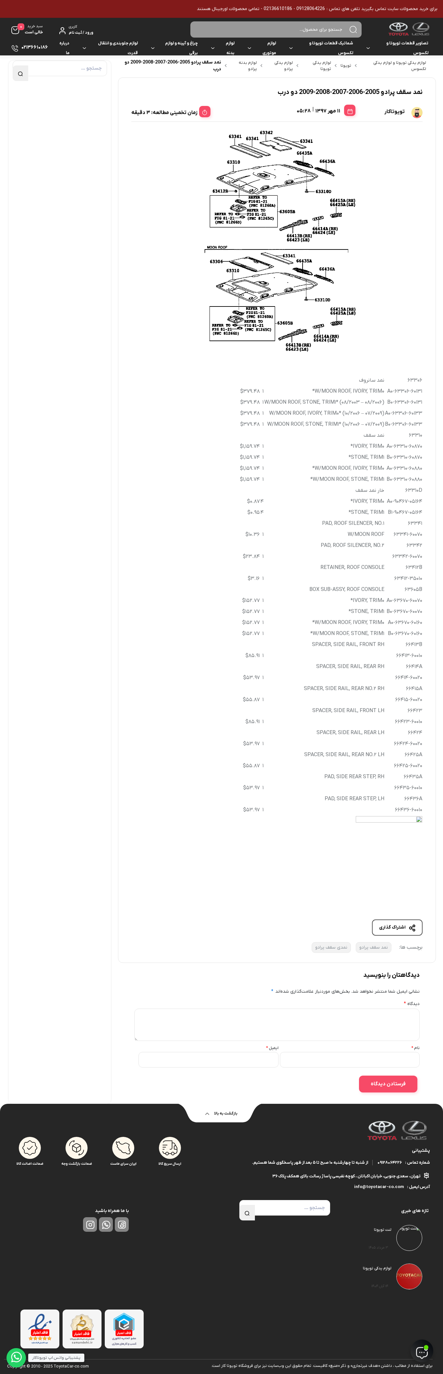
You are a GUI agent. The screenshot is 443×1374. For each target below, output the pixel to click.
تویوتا (346, 65)
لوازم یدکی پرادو (283, 66)
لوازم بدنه (230, 48)
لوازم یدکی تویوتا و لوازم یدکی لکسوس (399, 66)
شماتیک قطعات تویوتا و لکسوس (331, 48)
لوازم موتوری (269, 48)
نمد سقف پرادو (373, 947)
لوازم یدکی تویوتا (322, 66)
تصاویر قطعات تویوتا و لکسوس (407, 48)
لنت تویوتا (382, 1229)
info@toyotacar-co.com (379, 1187)
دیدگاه (412, 1004)
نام (415, 1048)
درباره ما (64, 48)
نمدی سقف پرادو (331, 947)
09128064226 (389, 1162)
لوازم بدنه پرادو (248, 66)
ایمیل (272, 1048)
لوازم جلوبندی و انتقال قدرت (118, 48)
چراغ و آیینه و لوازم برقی (181, 48)
